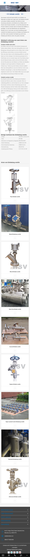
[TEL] (15, 555)
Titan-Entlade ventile (15, 196)
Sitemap (9, 549)
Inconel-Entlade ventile (15, 346)
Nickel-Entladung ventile (15, 234)
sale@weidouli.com (9, 536)
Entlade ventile (18, 9)
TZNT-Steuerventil (7, 513)
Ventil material (6, 517)
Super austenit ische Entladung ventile (15, 421)
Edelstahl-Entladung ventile (15, 459)
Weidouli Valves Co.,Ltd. (15, 545)
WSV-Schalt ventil (10, 9)
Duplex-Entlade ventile (15, 384)
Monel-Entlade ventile (15, 271)
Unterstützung (5, 520)
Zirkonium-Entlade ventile (15, 496)
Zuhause (3, 9)
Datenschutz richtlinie (16, 549)
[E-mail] (3, 555)
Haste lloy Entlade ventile (15, 309)
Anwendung (5, 524)
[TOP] (27, 555)
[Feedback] (21, 555)
